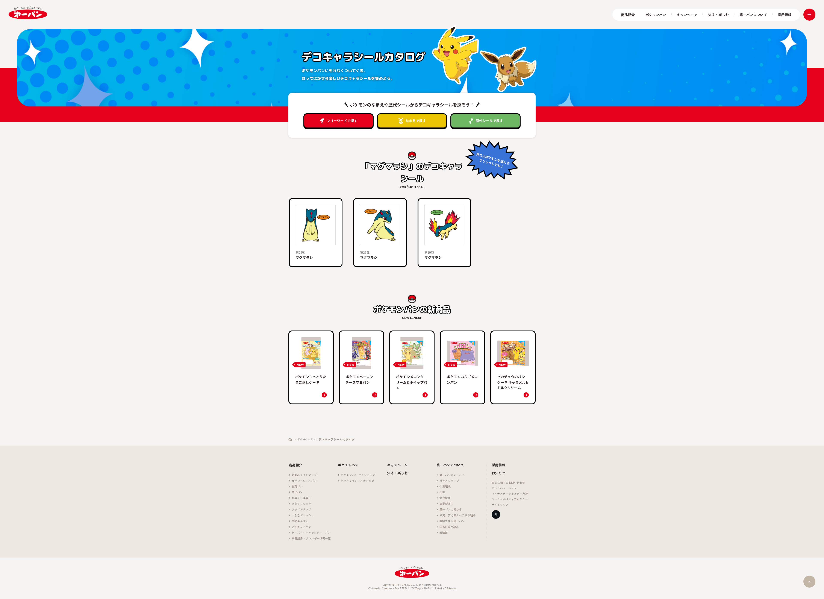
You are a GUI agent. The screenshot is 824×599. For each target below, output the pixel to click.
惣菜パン (297, 486)
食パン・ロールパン (304, 481)
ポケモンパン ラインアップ (358, 475)
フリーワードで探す (342, 120)
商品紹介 (628, 14)
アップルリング (301, 509)
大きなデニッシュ (303, 515)
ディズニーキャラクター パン (311, 533)
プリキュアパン (301, 527)
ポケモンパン (655, 14)
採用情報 (784, 14)
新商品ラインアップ (304, 475)
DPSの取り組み (449, 527)
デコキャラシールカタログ (357, 481)
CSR (442, 492)
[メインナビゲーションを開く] (809, 15)
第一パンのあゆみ (450, 509)
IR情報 (443, 533)
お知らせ (498, 472)
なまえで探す (415, 120)
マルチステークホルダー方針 (510, 494)
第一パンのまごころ (452, 475)
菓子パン (297, 492)
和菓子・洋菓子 (301, 498)
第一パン (28, 13)
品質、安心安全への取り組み (457, 515)
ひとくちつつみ (301, 504)
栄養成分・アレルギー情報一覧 (311, 538)
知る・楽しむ (718, 14)
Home (290, 439)
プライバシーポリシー (506, 488)
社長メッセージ (449, 481)
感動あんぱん (300, 521)
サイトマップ (500, 505)
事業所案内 (446, 504)
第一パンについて (753, 14)
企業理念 (445, 486)
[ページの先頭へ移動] (809, 582)
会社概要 (445, 498)
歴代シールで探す (489, 120)
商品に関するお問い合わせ (508, 483)
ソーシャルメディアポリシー (510, 499)
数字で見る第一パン (452, 521)
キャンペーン (687, 14)
